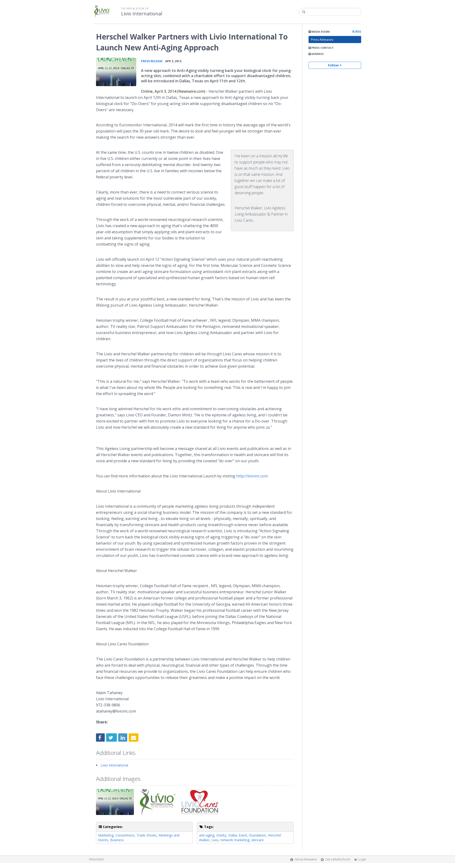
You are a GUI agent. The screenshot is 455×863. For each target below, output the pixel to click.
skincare (257, 840)
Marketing (106, 835)
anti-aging (206, 835)
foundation (257, 835)
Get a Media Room (337, 859)
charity (221, 835)
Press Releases (322, 39)
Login (362, 859)
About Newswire (306, 859)
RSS (358, 31)
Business (117, 840)
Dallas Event (237, 835)
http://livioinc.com (252, 476)
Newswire (96, 859)
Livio (214, 840)
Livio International (141, 14)
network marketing (234, 840)
